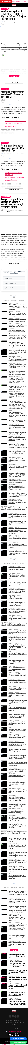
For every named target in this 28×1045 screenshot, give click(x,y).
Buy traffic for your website (7, 1044)
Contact (21, 1022)
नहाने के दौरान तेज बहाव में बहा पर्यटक (13, 123)
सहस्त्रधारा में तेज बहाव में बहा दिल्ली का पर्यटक (15, 121)
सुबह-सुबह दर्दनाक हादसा (10, 109)
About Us (14, 1024)
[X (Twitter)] (13, 1016)
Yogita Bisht (10, 101)
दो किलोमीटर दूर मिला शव (10, 126)
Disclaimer (9, 1020)
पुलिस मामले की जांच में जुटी (11, 180)
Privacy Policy (18, 1020)
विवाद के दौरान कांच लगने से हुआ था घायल (14, 177)
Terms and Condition (12, 1022)
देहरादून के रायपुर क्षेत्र (16, 161)
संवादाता (8, 23)
